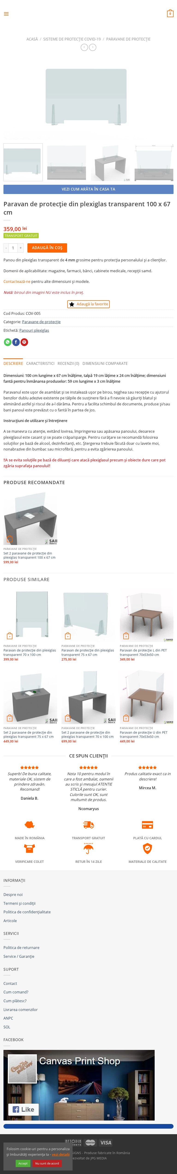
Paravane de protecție (128, 39)
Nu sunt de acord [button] (47, 1163)
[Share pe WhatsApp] (8, 342)
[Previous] (13, 97)
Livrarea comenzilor (20, 1009)
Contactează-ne (16, 281)
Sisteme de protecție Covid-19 (72, 39)
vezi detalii (61, 1154)
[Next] (164, 97)
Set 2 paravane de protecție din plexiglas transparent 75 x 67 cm (28, 734)
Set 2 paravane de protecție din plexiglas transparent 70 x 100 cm (88, 734)
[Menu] (6, 13)
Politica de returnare (21, 947)
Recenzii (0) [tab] (68, 363)
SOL (6, 1027)
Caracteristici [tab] (40, 363)
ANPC (8, 1018)
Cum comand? (15, 992)
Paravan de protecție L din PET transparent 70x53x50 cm (143, 652)
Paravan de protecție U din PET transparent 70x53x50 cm (144, 734)
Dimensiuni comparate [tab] (105, 363)
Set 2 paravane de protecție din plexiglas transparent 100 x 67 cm (29, 555)
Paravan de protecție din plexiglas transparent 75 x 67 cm (88, 652)
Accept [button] (23, 1163)
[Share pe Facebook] (16, 342)
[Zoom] (9, 134)
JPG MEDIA (99, 1158)
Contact (10, 983)
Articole (10, 920)
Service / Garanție (18, 956)
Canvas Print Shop (88, 10)
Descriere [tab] (13, 363)
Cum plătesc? (15, 1000)
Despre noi (13, 894)
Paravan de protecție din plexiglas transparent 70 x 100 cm (29, 652)
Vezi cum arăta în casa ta (88, 189)
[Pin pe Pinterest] (24, 342)
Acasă (32, 39)
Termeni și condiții (19, 903)
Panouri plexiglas (34, 330)
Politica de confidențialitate (27, 911)
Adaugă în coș (47, 247)
